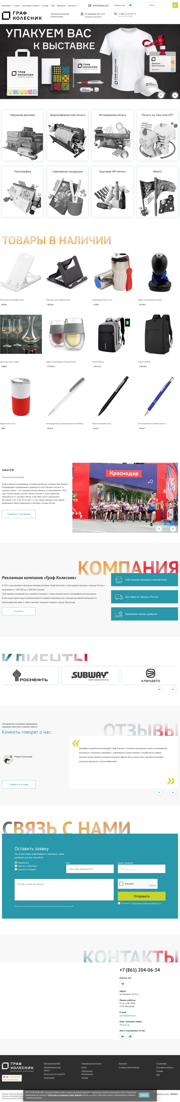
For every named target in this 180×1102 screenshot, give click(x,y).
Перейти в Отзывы (18, 784)
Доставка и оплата (31, 5)
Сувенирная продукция (91, 1063)
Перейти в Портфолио (18, 513)
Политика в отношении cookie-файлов (14, 1098)
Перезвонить (23, 863)
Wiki (158, 1075)
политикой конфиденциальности (146, 903)
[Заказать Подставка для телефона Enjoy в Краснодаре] (67, 272)
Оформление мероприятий (13, 477)
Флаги (84, 1067)
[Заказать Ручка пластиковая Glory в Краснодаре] (113, 396)
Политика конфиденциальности (12, 1094)
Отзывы (45, 5)
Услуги (16, 5)
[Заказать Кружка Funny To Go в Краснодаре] (21, 396)
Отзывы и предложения (129, 1067)
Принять (144, 1095)
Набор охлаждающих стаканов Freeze (61, 362)
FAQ (53, 5)
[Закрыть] (154, 1091)
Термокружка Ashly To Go (102, 300)
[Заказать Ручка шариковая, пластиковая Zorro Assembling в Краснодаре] (67, 396)
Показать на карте (93, 16)
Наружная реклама (52, 1063)
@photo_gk (124, 1024)
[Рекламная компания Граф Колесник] (22, 15)
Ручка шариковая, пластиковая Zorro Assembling (64, 423)
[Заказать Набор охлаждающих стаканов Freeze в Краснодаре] (67, 334)
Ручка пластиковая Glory (101, 423)
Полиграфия (49, 1077)
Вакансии (61, 5)
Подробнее (19, 611)
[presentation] (161, 95)
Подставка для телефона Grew (12, 300)
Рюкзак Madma (98, 362)
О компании (161, 1063)
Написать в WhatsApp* (27, 866)
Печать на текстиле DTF (54, 1074)
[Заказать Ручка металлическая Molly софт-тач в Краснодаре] (159, 396)
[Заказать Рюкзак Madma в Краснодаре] (113, 334)
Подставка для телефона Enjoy (58, 300)
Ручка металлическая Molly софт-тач (152, 423)
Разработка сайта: (162, 1094)
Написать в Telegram (27, 869)
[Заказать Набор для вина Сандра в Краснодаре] (21, 334)
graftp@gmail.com (100, 5)
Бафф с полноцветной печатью (150, 300)
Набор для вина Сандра (9, 362)
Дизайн (84, 1077)
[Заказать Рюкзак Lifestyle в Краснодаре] (159, 334)
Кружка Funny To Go (8, 423)
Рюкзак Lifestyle (144, 362)
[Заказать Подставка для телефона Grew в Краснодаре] (21, 272)
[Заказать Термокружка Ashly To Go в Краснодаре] (113, 272)
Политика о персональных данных (13, 1096)
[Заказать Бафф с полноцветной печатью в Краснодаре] (159, 272)
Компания (6, 5)
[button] (6, 93)
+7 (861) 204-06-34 (127, 14)
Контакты (72, 5)
